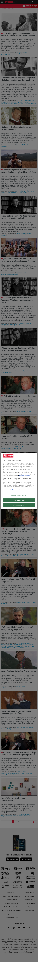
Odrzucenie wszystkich (19, 500)
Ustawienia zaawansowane (18, 495)
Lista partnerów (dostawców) (11, 489)
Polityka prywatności (24, 475)
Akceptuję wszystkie (19, 505)
